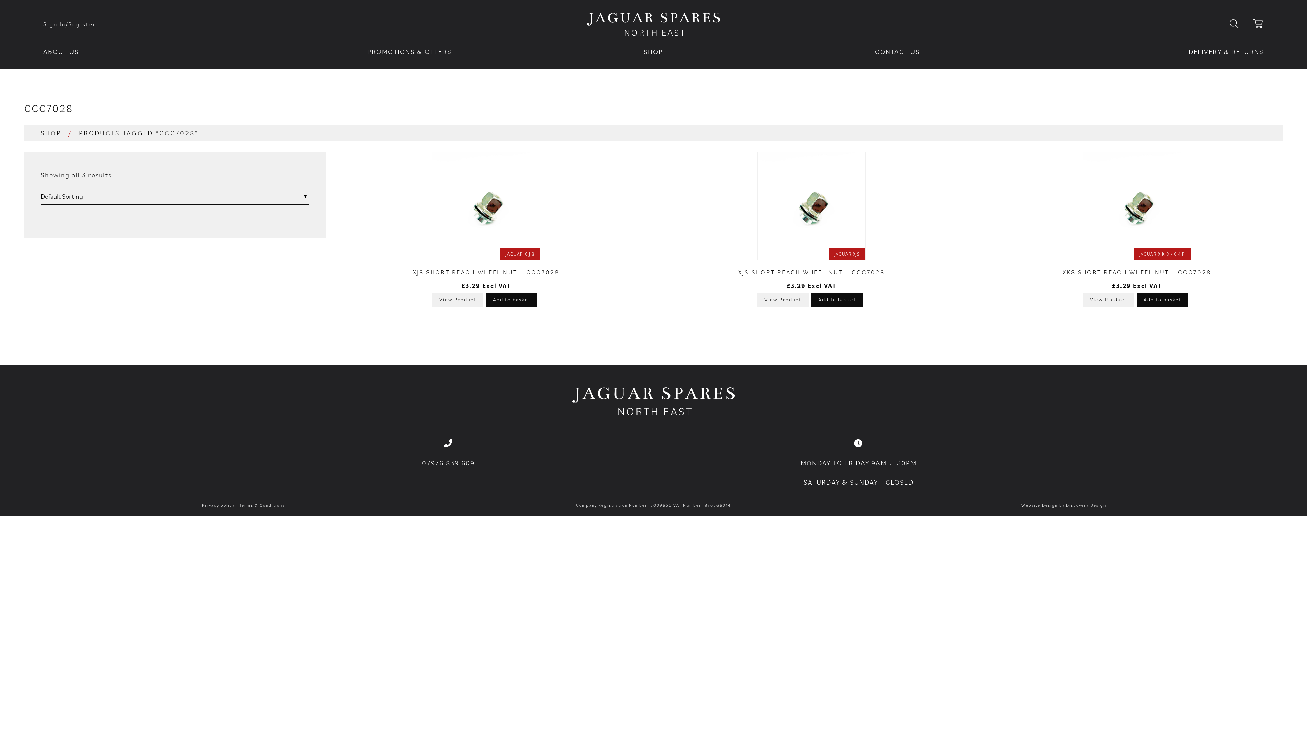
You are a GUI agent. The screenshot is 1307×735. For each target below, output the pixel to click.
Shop (653, 51)
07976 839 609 (448, 463)
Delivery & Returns (1226, 51)
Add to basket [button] (512, 299)
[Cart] (1258, 24)
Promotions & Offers (409, 51)
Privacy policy (218, 505)
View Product (457, 299)
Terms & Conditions (262, 505)
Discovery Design (1086, 505)
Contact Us (897, 51)
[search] (1239, 24)
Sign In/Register (69, 24)
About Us (61, 51)
